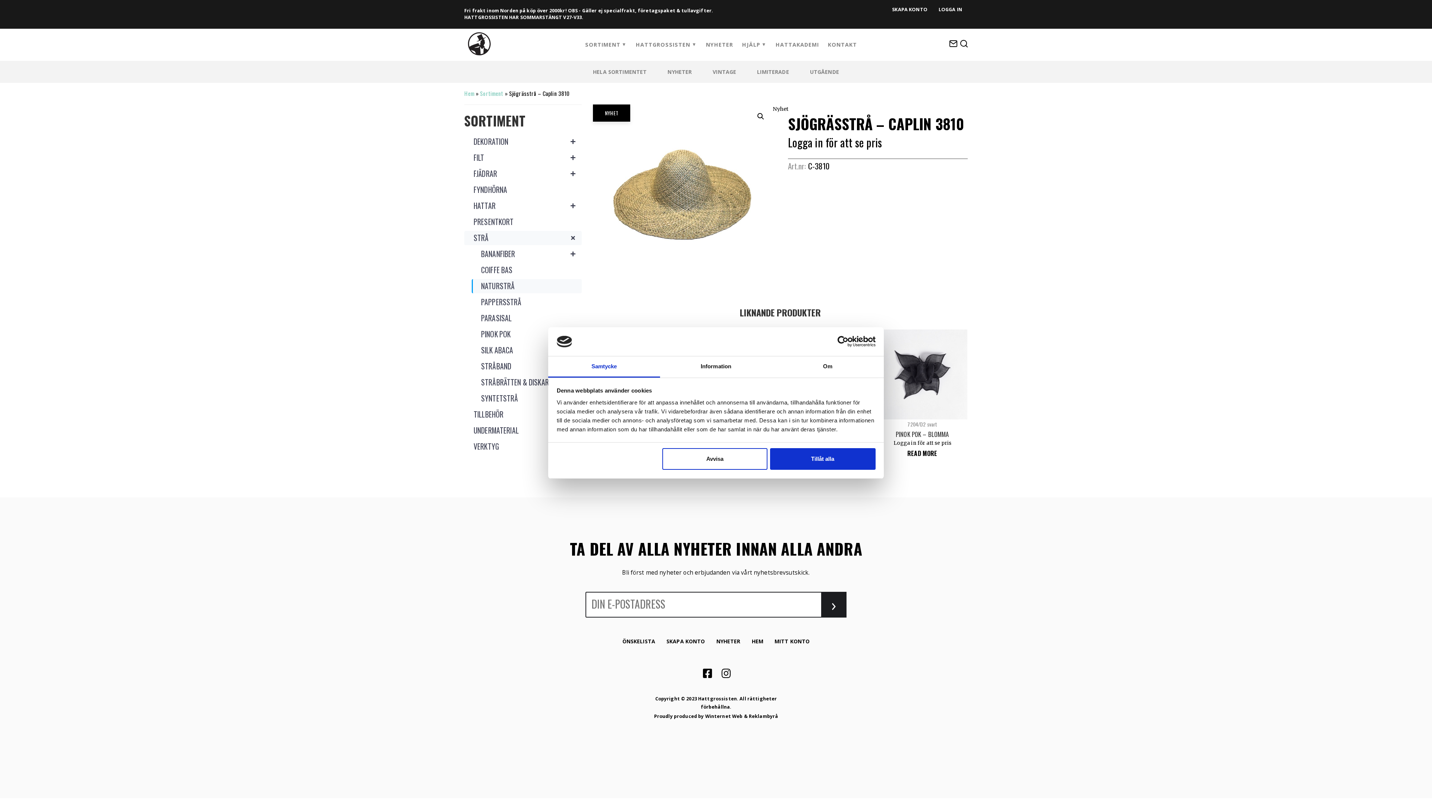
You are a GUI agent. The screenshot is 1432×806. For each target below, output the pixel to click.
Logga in (950, 9)
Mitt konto (792, 641)
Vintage (724, 71)
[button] (760, 116)
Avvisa (714, 459)
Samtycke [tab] (604, 366)
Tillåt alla (822, 459)
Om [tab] (827, 366)
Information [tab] (716, 366)
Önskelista (638, 641)
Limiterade (773, 71)
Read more (922, 453)
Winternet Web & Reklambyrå (741, 716)
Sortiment (603, 44)
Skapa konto (909, 9)
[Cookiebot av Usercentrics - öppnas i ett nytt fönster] (843, 341)
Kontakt (842, 44)
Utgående (824, 71)
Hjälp (751, 44)
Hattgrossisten (663, 44)
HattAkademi (797, 44)
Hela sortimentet (620, 71)
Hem (469, 93)
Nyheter (719, 44)
